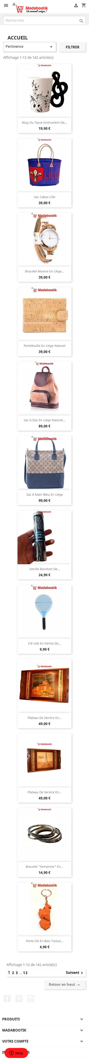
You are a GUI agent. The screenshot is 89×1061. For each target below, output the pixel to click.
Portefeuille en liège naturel (44, 346)
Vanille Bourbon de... (44, 569)
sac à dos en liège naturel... (44, 420)
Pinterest (19, 998)
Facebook (7, 998)
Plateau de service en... (45, 718)
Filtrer (72, 47)
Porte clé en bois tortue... (44, 941)
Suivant (75, 973)
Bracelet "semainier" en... (44, 866)
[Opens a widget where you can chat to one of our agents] (16, 1053)
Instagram (30, 998)
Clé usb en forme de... (44, 643)
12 (25, 972)
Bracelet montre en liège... (44, 271)
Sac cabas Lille (44, 197)
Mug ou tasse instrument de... (44, 122)
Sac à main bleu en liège (44, 494)
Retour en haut (65, 985)
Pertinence (30, 46)
